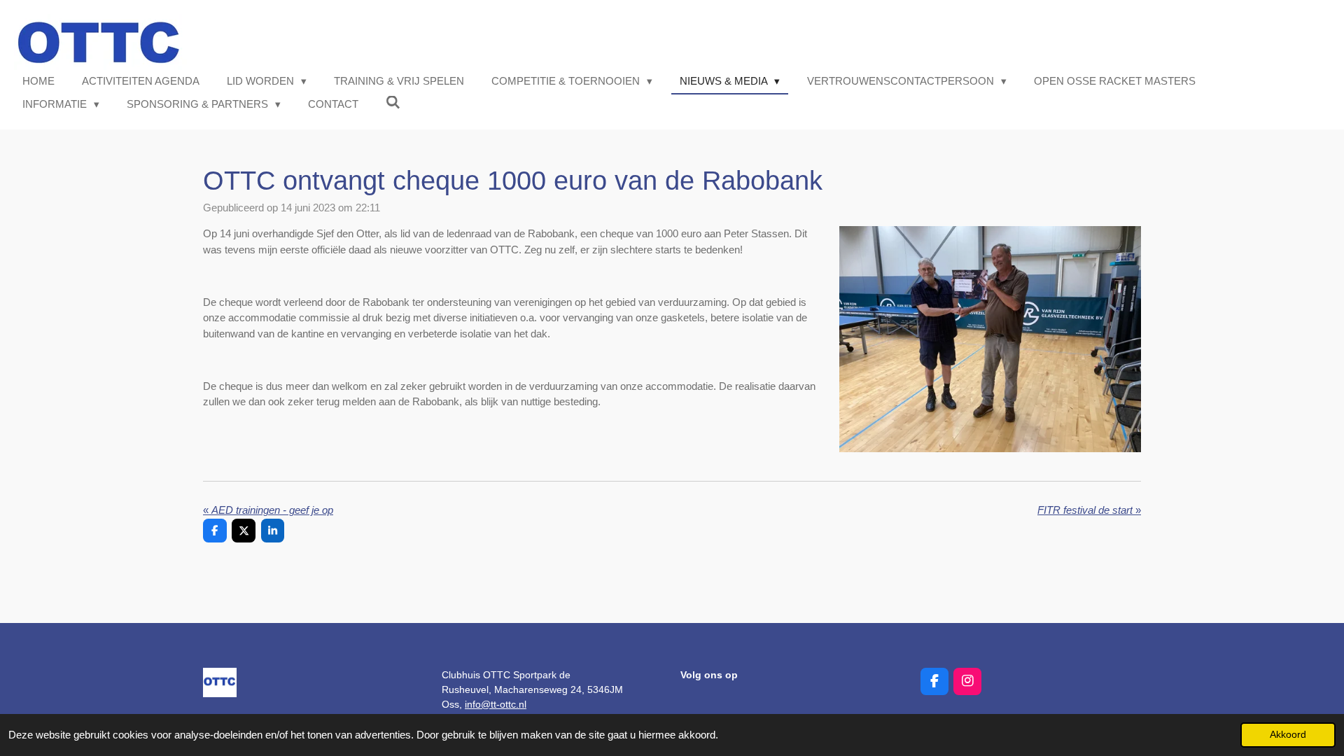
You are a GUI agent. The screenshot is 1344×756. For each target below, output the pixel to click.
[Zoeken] (393, 102)
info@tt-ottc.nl (495, 704)
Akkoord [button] (1288, 734)
